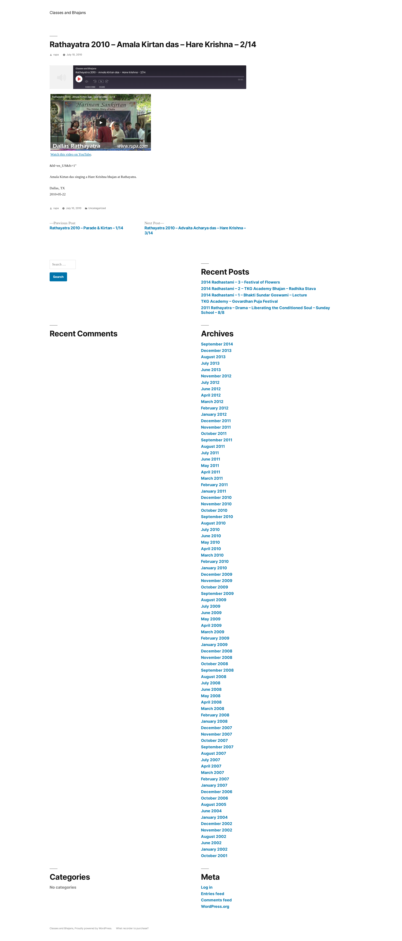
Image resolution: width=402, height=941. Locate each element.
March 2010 (212, 555)
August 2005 (213, 804)
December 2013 (216, 350)
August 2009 (213, 599)
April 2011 (210, 472)
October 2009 (214, 587)
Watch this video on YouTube (70, 154)
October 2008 (214, 663)
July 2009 (210, 606)
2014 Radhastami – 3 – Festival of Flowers (240, 282)
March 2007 (212, 772)
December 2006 (216, 791)
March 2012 (212, 401)
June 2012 (211, 388)
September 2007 (217, 747)
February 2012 (214, 408)
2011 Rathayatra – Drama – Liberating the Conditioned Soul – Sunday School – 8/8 (265, 310)
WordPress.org (215, 906)
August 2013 (213, 356)
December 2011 (216, 420)
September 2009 (217, 593)
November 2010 (216, 504)
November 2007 (216, 734)
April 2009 (211, 625)
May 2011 (210, 465)
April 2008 (211, 702)
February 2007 (215, 779)
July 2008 (210, 683)
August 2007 (213, 753)
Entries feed (212, 893)
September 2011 (216, 440)
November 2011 (216, 427)
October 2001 (214, 855)
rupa (56, 54)
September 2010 (217, 516)
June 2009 (211, 612)
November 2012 (216, 376)
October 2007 (214, 740)
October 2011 (214, 433)
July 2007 (210, 759)
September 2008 (217, 670)
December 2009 (216, 574)
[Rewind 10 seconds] (95, 81)
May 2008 (210, 695)
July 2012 (210, 382)
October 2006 (214, 798)
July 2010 (210, 529)
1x (101, 81)
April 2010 (211, 548)
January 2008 (214, 721)
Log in (206, 887)
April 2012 (211, 395)
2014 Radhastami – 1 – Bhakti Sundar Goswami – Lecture (254, 295)
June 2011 (210, 459)
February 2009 (215, 638)
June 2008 (211, 689)
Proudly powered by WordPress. (94, 928)
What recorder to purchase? (132, 928)
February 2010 (215, 561)
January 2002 (214, 849)
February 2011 (214, 484)
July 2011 (210, 452)
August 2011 (213, 446)
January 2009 (214, 644)
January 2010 (214, 568)
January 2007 (214, 785)
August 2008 (213, 676)
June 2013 (211, 369)
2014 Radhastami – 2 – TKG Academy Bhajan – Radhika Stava (258, 288)
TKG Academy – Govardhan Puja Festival (239, 301)
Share (102, 87)
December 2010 (216, 497)
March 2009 (212, 631)
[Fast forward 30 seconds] (108, 81)
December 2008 (216, 651)
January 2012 (214, 414)
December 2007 (216, 727)
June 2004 (211, 811)
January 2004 (214, 817)
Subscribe (90, 87)
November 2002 (216, 830)
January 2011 (213, 491)
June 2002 (211, 842)
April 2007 (211, 766)
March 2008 (212, 708)
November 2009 (216, 580)
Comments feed (216, 900)
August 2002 (213, 836)
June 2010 (211, 535)
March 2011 (212, 478)
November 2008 (216, 657)
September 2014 (217, 344)
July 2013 (210, 363)
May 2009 (210, 619)
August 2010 (213, 523)
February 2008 (215, 715)
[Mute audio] (88, 81)
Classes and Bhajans (68, 12)
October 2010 (214, 510)
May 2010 (210, 542)
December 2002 (216, 823)
